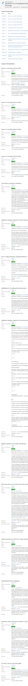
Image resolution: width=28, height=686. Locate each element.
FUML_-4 (4, 39)
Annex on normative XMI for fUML (15, 16)
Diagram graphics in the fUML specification (17, 42)
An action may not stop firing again (15, 58)
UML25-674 (4, 52)
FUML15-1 (4, 16)
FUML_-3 (4, 42)
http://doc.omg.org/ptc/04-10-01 (18, 517)
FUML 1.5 (23, 83)
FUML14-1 (4, 18)
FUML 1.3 (18, 144)
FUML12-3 (4, 24)
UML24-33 (4, 55)
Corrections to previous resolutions (15, 27)
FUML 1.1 (19, 677)
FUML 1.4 (18, 117)
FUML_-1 (4, 49)
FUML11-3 (4, 58)
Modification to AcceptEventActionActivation (17, 36)
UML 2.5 (18, 608)
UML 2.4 (18, 650)
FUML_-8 (4, 27)
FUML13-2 (4, 21)
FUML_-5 (4, 36)
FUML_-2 (4, 46)
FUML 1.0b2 (13, 81)
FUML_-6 (4, 33)
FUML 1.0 (19, 209)
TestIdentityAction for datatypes (14, 52)
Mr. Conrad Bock (17, 490)
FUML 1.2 (18, 171)
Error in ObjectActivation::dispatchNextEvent (17, 33)
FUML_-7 (4, 30)
